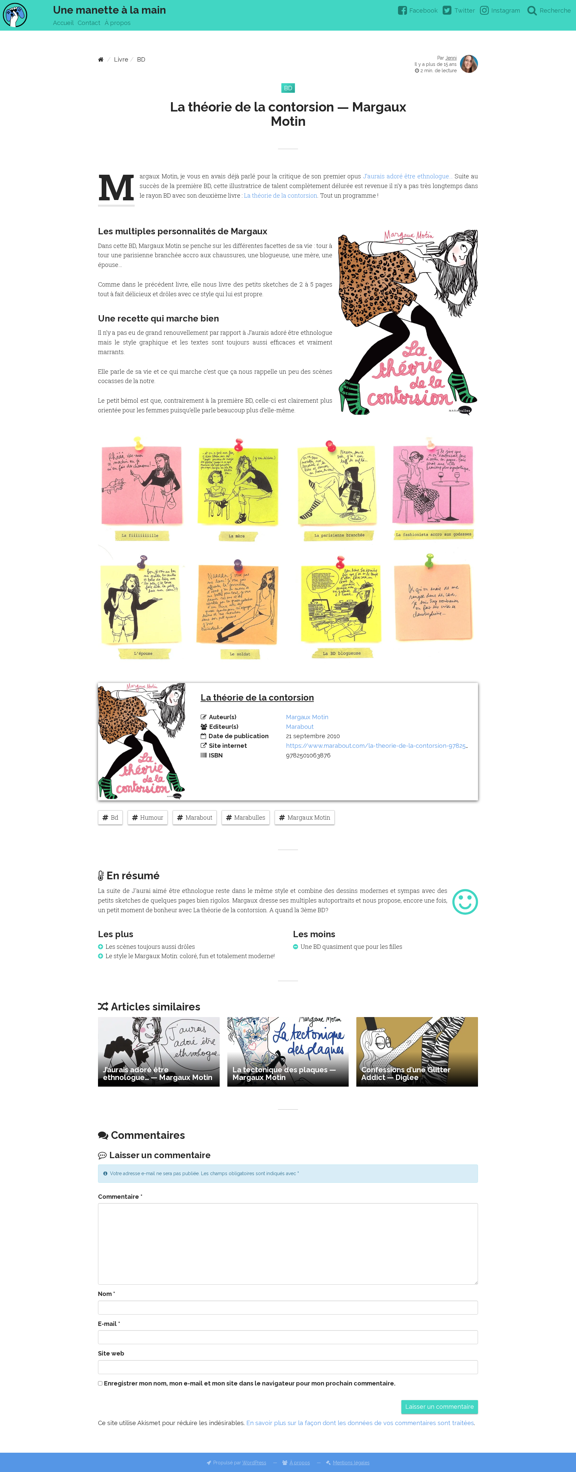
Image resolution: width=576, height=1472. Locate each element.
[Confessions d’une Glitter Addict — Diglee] (417, 1051)
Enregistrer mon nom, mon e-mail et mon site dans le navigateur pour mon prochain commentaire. (249, 1383)
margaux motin (309, 817)
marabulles (249, 817)
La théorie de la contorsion (280, 195)
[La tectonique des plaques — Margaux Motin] (288, 1051)
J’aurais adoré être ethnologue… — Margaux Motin (157, 1073)
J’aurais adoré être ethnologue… (408, 176)
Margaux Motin (307, 717)
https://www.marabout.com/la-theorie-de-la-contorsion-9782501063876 (389, 745)
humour (151, 817)
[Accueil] (101, 59)
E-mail (109, 1323)
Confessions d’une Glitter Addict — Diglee (406, 1073)
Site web (111, 1353)
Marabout (300, 726)
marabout (199, 817)
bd (114, 817)
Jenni (451, 58)
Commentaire (120, 1196)
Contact (89, 22)
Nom (106, 1293)
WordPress (254, 1462)
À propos (118, 22)
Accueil (63, 22)
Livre (121, 59)
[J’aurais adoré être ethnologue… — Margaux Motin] (159, 1051)
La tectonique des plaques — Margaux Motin (284, 1073)
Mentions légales (351, 1462)
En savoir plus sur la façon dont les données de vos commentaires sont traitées (360, 1422)
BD (141, 59)
